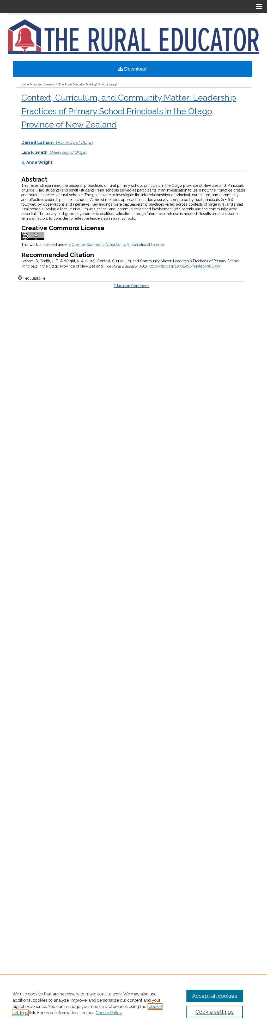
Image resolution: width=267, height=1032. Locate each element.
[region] (133, 1003)
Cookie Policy (109, 1012)
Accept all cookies (214, 996)
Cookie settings (215, 1012)
